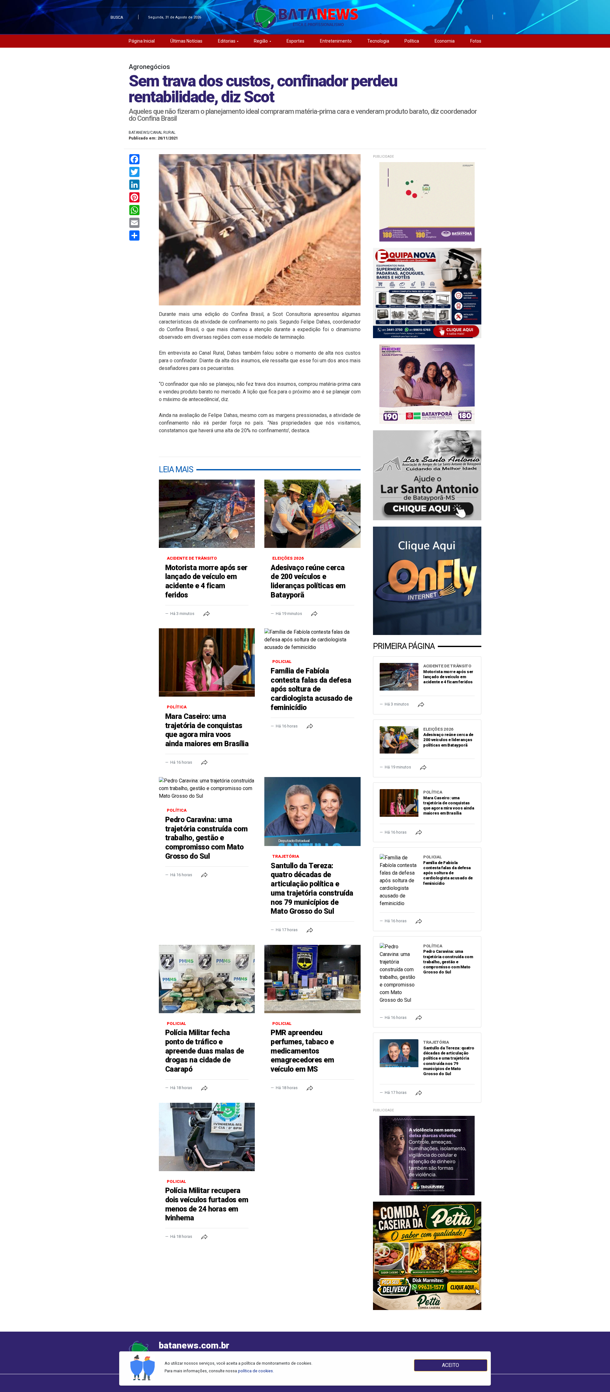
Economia (445, 41)
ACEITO (450, 1365)
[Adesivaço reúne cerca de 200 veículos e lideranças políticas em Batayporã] (312, 514)
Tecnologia (378, 41)
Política (411, 41)
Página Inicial (142, 41)
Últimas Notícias (186, 41)
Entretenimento (336, 41)
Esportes (295, 41)
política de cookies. (256, 1370)
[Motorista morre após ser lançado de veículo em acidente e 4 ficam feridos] (207, 514)
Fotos (475, 41)
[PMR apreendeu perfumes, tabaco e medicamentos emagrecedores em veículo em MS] (312, 979)
